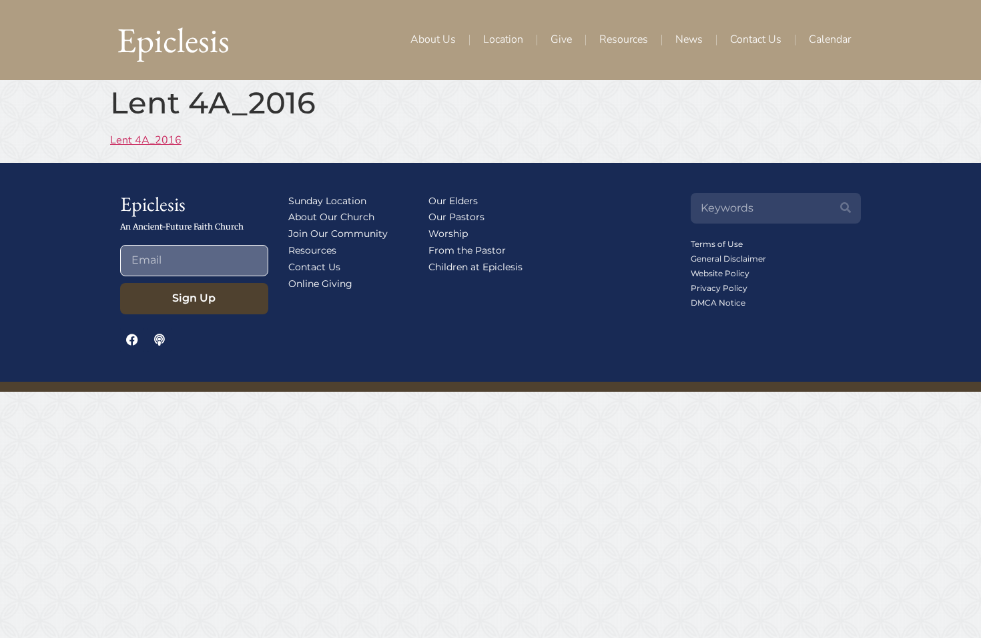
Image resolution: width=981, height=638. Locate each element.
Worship (448, 234)
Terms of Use (717, 244)
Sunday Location (327, 201)
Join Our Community (338, 234)
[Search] (845, 208)
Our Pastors (456, 217)
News (689, 39)
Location (503, 39)
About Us (433, 39)
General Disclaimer (728, 259)
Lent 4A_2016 (146, 140)
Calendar (830, 39)
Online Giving (320, 284)
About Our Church (331, 217)
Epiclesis (173, 39)
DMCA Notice (718, 303)
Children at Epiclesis (475, 267)
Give (561, 39)
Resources (623, 39)
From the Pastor (467, 250)
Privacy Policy (719, 288)
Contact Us (755, 39)
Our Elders (453, 201)
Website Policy (720, 273)
